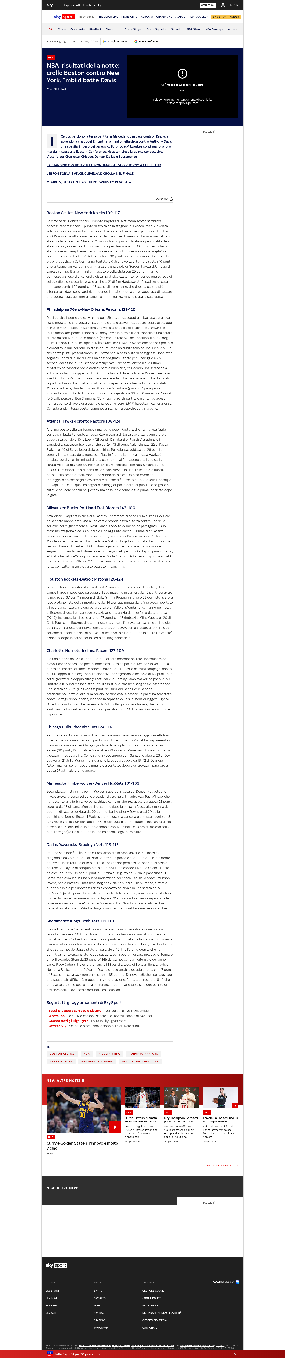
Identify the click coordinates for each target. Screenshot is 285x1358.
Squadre (176, 29)
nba (87, 1053)
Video (62, 29)
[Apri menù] (48, 16)
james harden (61, 1061)
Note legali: (148, 1282)
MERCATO (147, 16)
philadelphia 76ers (97, 1061)
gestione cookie (153, 1290)
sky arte (51, 1312)
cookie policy (151, 1298)
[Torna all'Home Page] (65, 16)
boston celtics (62, 1053)
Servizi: (98, 1282)
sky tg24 (51, 1298)
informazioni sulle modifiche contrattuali (152, 1345)
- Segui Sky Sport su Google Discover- (75, 1011)
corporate (149, 1327)
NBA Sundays (214, 29)
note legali (150, 1305)
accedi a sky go (223, 1281)
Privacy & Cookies (121, 1345)
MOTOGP (181, 16)
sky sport (52, 1290)
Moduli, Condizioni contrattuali (95, 1345)
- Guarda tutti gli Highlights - (68, 1021)
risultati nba (109, 1053)
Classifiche (113, 29)
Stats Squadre (157, 29)
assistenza (208, 1345)
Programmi (101, 1327)
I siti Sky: (50, 1282)
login (234, 5)
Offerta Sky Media (154, 1320)
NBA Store (194, 29)
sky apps (100, 1298)
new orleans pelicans (140, 1061)
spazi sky (100, 1320)
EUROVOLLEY (199, 16)
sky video (52, 1305)
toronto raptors (143, 1053)
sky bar (99, 1312)
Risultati (95, 29)
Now (97, 1305)
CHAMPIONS (164, 16)
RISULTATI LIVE (108, 16)
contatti (220, 1345)
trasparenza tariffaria (190, 1345)
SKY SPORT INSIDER (226, 16)
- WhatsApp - (56, 1016)
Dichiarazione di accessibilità (161, 1312)
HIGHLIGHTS (129, 16)
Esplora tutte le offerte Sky (82, 5)
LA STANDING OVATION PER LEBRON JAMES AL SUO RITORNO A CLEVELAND (104, 165)
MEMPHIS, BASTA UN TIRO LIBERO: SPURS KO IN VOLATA (89, 182)
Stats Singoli (133, 29)
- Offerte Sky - (57, 1026)
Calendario (77, 29)
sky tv (98, 1290)
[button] (136, 1354)
